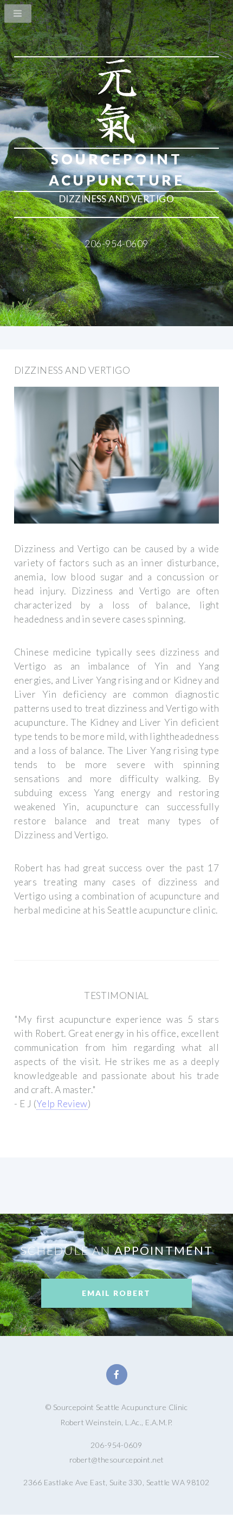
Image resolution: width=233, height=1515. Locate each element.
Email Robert (116, 1293)
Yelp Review (62, 1103)
